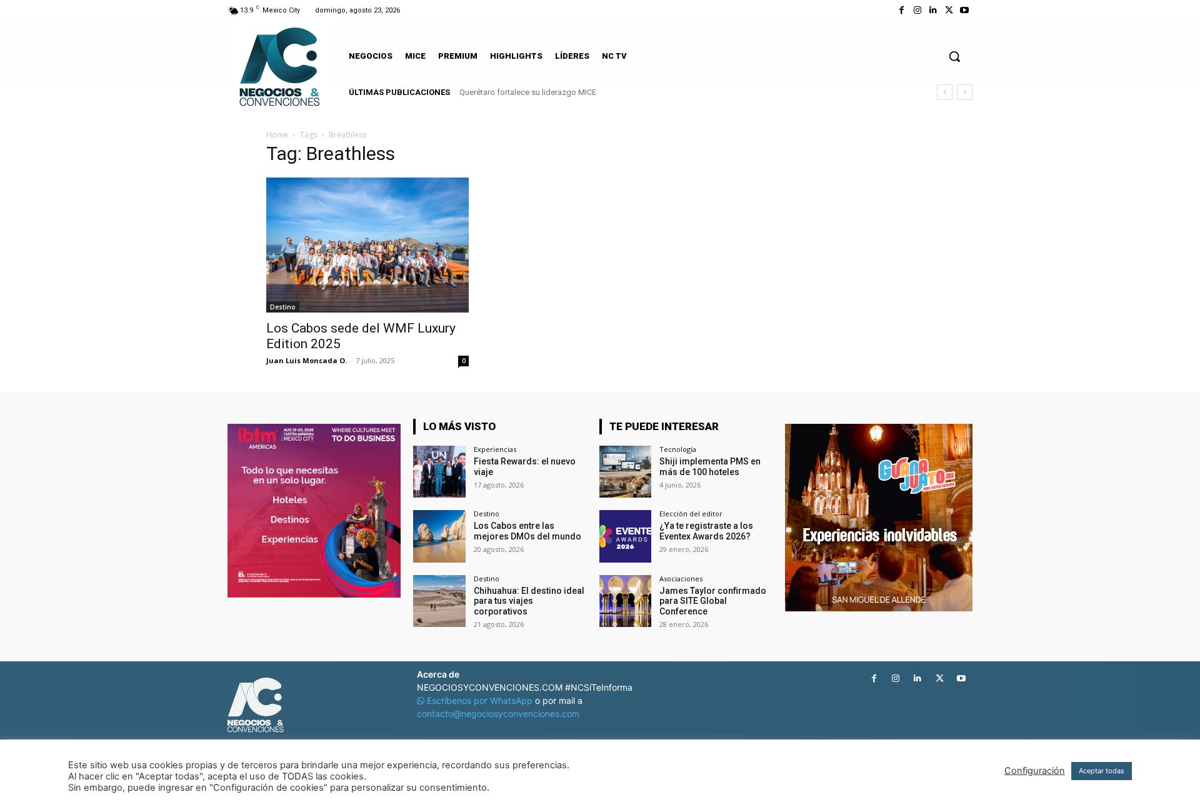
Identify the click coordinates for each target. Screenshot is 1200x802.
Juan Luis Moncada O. (306, 360)
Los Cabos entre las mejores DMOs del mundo (527, 531)
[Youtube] (964, 10)
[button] (954, 56)
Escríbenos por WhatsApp (479, 700)
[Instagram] (917, 10)
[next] (964, 92)
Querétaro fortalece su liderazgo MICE (527, 92)
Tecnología (677, 449)
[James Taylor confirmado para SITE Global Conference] (625, 601)
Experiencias (495, 449)
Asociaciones (680, 578)
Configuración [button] (1034, 770)
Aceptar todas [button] (1101, 770)
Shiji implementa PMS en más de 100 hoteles (710, 466)
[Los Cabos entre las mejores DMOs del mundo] (439, 536)
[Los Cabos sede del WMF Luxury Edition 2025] (367, 245)
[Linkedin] (933, 10)
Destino (283, 307)
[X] (949, 10)
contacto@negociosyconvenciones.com (498, 713)
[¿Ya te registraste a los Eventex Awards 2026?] (625, 536)
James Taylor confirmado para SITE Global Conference (712, 601)
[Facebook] (901, 10)
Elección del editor (690, 513)
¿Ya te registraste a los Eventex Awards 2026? (706, 531)
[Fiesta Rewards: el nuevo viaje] (439, 472)
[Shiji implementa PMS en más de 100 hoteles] (625, 472)
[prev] (944, 92)
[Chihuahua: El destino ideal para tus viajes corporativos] (439, 601)
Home (277, 134)
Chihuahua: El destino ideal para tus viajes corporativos (529, 601)
